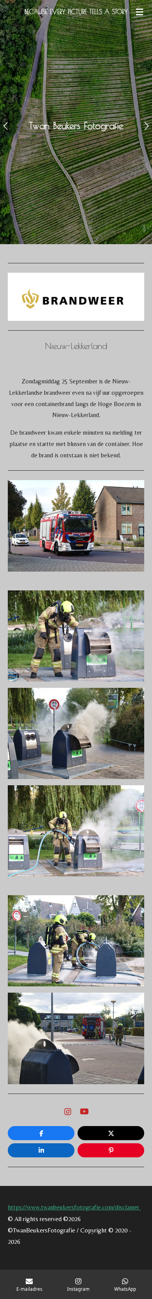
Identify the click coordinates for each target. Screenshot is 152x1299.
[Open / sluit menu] (139, 12)
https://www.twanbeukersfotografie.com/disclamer (74, 1207)
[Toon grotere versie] (76, 525)
